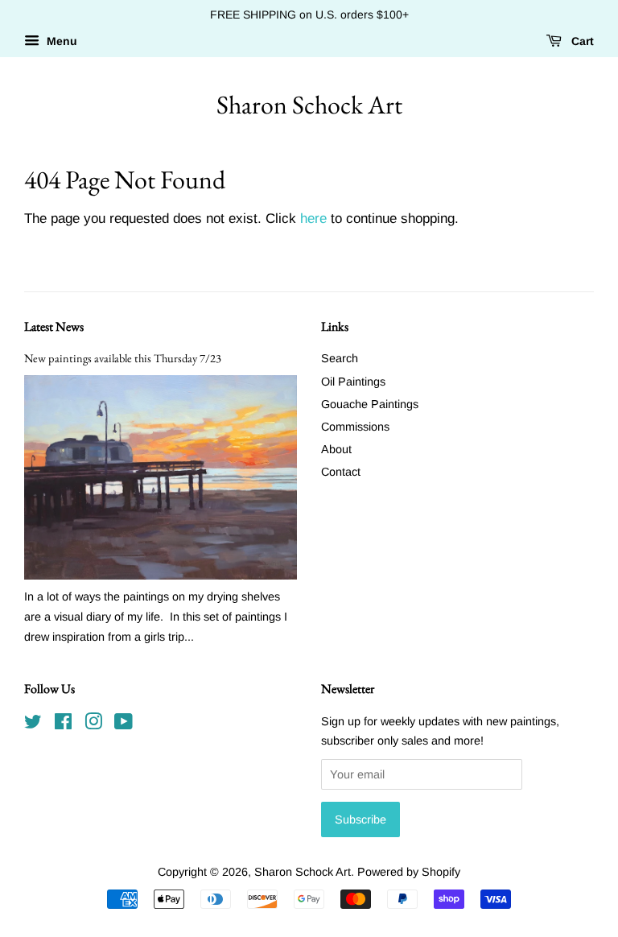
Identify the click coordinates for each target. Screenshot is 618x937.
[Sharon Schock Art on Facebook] (63, 724)
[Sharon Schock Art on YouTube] (123, 724)
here (313, 218)
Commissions (355, 426)
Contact (340, 471)
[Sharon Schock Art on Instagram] (93, 724)
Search (339, 358)
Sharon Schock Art (309, 104)
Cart (581, 41)
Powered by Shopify (408, 871)
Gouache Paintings (369, 404)
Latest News (54, 326)
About (336, 449)
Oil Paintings (353, 381)
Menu (60, 41)
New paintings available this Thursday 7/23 (122, 357)
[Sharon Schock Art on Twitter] (33, 724)
